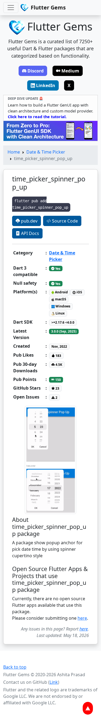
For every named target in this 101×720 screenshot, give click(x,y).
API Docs (29, 233)
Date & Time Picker (45, 152)
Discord (35, 71)
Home (14, 152)
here (82, 618)
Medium (70, 71)
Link (54, 682)
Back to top (14, 667)
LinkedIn (45, 85)
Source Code (64, 221)
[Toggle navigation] (10, 7)
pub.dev (28, 221)
